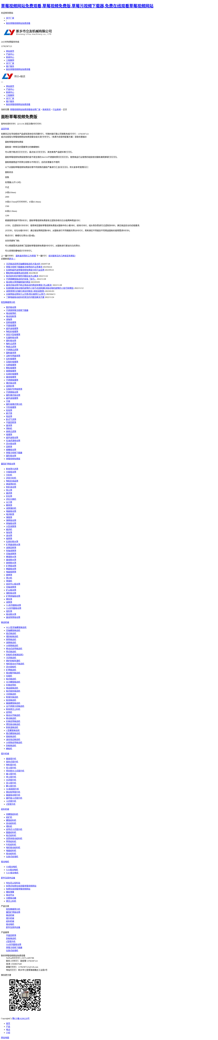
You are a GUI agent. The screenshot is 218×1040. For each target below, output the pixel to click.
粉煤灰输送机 (12, 697)
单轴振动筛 (11, 523)
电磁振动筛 (11, 511)
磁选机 (9, 529)
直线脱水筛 (11, 560)
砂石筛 (9, 496)
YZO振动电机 (12, 873)
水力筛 (9, 502)
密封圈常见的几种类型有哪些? (62, 256)
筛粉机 (9, 428)
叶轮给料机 (11, 844)
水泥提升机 (11, 780)
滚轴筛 (9, 319)
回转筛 (9, 447)
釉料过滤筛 (11, 344)
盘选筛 (9, 493)
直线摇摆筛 (11, 377)
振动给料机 (11, 854)
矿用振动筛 (11, 566)
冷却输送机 (11, 694)
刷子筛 (9, 413)
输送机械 (5, 622)
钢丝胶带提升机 (13, 792)
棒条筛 (9, 599)
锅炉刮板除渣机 (13, 661)
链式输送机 (11, 633)
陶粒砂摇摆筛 (12, 331)
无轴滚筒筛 (11, 554)
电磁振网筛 (11, 572)
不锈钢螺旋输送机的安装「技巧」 (21, 279)
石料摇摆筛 (11, 359)
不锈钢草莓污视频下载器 (17, 310)
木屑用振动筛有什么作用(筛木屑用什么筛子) (26, 294)
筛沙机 (9, 578)
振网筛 (9, 538)
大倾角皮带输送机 (14, 742)
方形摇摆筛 (11, 407)
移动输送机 (11, 718)
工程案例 (10, 60)
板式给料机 (11, 835)
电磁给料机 (11, 851)
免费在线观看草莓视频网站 (18, 889)
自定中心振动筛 (13, 584)
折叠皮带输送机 (13, 721)
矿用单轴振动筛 (13, 596)
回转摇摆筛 (11, 322)
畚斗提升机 (11, 774)
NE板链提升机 (12, 789)
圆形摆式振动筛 (13, 395)
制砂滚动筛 (11, 487)
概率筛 (9, 505)
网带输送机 (11, 639)
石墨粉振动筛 (12, 338)
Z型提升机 (10, 804)
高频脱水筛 (11, 563)
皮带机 (9, 712)
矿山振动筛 (11, 590)
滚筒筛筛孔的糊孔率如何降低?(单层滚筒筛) (25, 291)
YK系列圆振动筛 (13, 608)
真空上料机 (11, 901)
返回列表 (5, 129)
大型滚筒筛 (11, 526)
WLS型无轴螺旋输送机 (16, 627)
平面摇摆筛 (11, 325)
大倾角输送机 (12, 646)
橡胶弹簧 (10, 892)
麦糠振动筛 (11, 450)
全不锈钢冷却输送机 (15, 706)
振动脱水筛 (11, 614)
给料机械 (5, 809)
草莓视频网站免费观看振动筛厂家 (25, 109)
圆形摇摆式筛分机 (14, 404)
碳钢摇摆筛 (11, 371)
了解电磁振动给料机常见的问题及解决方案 (25, 297)
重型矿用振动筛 (8, 464)
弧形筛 (9, 611)
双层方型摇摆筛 (13, 334)
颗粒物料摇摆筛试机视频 (17, 273)
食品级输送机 (12, 688)
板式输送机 (11, 679)
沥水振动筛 (11, 444)
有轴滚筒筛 (11, 551)
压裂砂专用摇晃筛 (14, 389)
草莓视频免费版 (13, 459)
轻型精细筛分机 (8, 302)
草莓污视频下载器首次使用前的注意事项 (24, 267)
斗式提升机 (11, 801)
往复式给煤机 (12, 857)
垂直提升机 (11, 759)
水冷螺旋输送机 (13, 682)
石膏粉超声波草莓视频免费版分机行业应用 (25, 270)
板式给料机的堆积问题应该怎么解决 (22, 276)
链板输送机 (11, 736)
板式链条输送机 (13, 691)
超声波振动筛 (12, 437)
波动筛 (9, 535)
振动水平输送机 (13, 715)
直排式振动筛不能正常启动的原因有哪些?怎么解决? (29, 285)
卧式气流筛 (11, 419)
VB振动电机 (11, 867)
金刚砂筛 (10, 386)
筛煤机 (9, 581)
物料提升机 (11, 765)
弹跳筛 (9, 517)
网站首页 (10, 51)
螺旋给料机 (11, 820)
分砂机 (9, 475)
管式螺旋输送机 (13, 733)
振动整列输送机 (13, 673)
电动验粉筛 (11, 316)
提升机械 (5, 754)
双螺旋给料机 (12, 814)
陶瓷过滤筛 (11, 347)
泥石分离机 (11, 499)
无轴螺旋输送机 (13, 630)
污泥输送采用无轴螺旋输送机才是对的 (23, 264)
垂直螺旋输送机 (13, 703)
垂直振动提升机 (13, 795)
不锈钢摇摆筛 (12, 380)
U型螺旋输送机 (13, 730)
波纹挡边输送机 (13, 739)
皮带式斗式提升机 (14, 829)
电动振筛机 (11, 313)
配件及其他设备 (8, 878)
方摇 (8, 401)
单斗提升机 (11, 777)
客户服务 (10, 66)
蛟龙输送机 (11, 700)
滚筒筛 (9, 602)
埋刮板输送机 (12, 636)
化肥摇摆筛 (11, 365)
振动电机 (5, 862)
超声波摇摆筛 (12, 328)
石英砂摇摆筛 (12, 374)
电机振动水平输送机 (15, 664)
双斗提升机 (11, 783)
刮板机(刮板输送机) (14, 655)
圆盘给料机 (11, 832)
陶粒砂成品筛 (12, 481)
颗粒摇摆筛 (11, 368)
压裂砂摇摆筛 (12, 362)
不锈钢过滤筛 (12, 350)
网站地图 (5, 1038)
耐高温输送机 (12, 727)
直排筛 (9, 425)
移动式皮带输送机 (14, 649)
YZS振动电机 (12, 870)
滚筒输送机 (11, 642)
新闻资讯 (47, 109)
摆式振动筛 (11, 383)
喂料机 (9, 826)
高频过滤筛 (11, 431)
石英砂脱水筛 (12, 542)
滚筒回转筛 (11, 548)
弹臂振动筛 (11, 520)
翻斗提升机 (11, 786)
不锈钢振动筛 (12, 392)
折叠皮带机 (11, 685)
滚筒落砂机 (11, 508)
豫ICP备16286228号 (21, 1018)
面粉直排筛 (11, 353)
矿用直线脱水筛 (13, 545)
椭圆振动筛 (11, 569)
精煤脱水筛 (11, 557)
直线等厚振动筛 (13, 617)
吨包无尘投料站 (13, 883)
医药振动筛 (11, 307)
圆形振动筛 (11, 456)
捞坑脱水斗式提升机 (15, 771)
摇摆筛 (9, 434)
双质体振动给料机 (14, 838)
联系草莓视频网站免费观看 (18, 23)
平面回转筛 (11, 422)
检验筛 (9, 410)
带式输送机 (11, 652)
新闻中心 (10, 57)
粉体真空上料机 (13, 709)
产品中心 (10, 54)
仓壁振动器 (11, 898)
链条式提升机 (12, 762)
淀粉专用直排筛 (13, 356)
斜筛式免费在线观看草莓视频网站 (21, 886)
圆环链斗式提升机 (14, 798)
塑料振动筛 (11, 341)
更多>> (12, 259)
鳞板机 (9, 749)
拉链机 (9, 676)
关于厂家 (10, 18)
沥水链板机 (11, 667)
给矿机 (9, 817)
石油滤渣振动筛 (13, 441)
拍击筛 (9, 416)
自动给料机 (11, 823)
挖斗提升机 (11, 768)
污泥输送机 (11, 658)
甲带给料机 (11, 841)
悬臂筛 (9, 575)
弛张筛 (9, 532)
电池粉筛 (10, 514)
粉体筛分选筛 (12, 469)
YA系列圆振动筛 (13, 605)
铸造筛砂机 (11, 484)
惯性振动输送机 (13, 724)
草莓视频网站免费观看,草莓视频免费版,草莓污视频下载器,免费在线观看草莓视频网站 (77, 6)
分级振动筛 (11, 472)
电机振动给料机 (13, 847)
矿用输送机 (11, 670)
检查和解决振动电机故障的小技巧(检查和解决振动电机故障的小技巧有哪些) (40, 288)
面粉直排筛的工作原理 (26, 256)
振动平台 (10, 895)
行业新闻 (57, 109)
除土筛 (9, 490)
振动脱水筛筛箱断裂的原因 (18, 282)
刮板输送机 (11, 745)
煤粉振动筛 (11, 593)
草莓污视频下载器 (14, 453)
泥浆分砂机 (11, 478)
